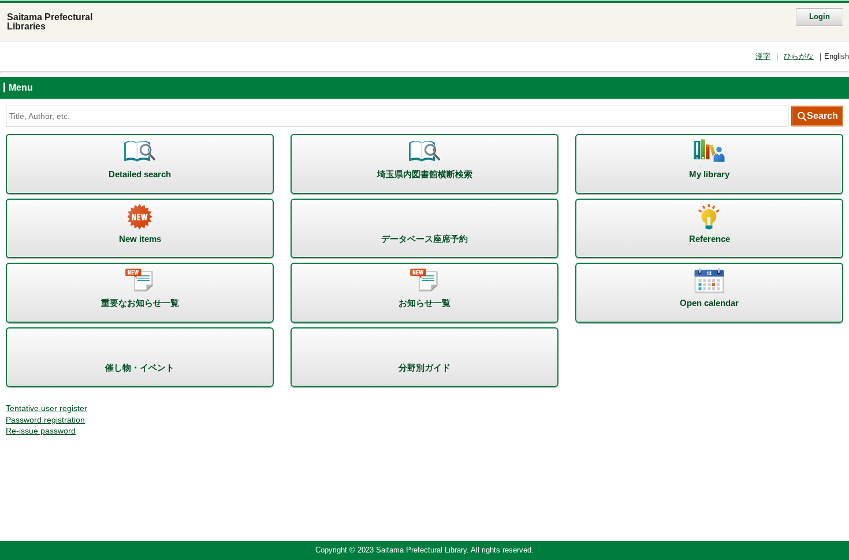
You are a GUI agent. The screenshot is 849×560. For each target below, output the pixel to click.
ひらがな (799, 57)
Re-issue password (41, 431)
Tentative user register (46, 408)
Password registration (45, 420)
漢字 (762, 57)
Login (819, 17)
